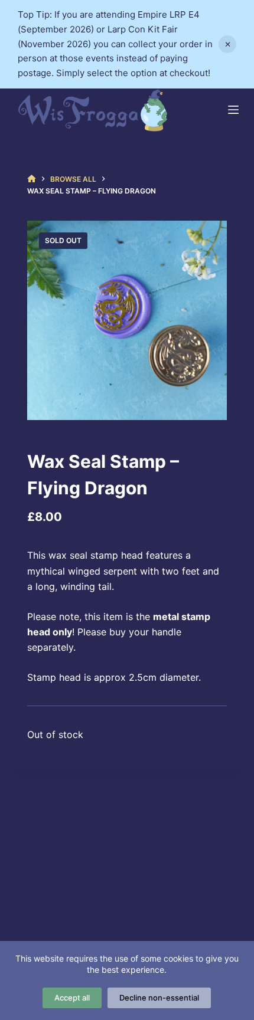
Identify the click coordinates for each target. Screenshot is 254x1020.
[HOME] (31, 179)
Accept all (72, 997)
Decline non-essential (159, 997)
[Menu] (233, 109)
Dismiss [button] (227, 44)
